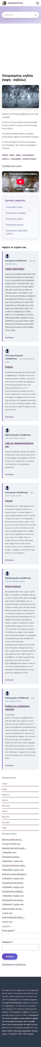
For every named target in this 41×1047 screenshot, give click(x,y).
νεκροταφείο (28, 155)
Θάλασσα (6, 805)
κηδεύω (5, 159)
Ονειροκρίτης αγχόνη (14, 219)
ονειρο (8, 500)
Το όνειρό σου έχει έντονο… (13, 900)
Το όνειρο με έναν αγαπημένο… (14, 874)
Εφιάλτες (6, 794)
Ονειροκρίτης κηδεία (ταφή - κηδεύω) (17, 232)
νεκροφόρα (16, 159)
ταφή (12, 155)
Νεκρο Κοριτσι (13, 586)
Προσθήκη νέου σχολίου (12, 166)
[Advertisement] (20, 45)
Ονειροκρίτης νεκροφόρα (16, 213)
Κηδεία (9, 367)
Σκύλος (5, 811)
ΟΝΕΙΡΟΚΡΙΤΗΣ (15, 3)
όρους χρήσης (7, 1030)
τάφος (18, 155)
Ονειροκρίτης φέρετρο (14, 225)
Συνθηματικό (7, 942)
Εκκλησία (6, 822)
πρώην (4, 783)
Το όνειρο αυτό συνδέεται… (13, 891)
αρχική (31, 1033)
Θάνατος (5, 816)
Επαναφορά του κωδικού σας (14, 964)
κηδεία (5, 155)
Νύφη (4, 789)
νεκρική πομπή (29, 159)
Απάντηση (9, 337)
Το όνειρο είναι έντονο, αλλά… (14, 865)
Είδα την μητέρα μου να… (12, 840)
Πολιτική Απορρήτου (22, 1030)
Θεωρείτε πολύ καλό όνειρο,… (14, 848)
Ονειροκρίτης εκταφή (14, 207)
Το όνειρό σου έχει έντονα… (13, 883)
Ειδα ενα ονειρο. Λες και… (12, 909)
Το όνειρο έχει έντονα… (11, 857)
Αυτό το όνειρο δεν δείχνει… (13, 917)
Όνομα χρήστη (8, 931)
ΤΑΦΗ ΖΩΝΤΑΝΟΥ (14, 269)
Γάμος (4, 828)
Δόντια (5, 800)
